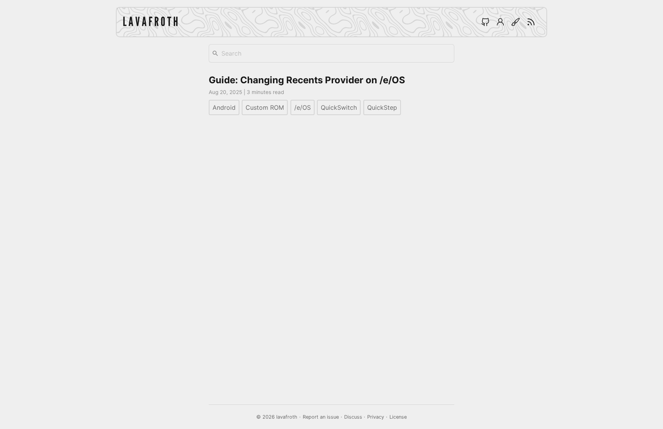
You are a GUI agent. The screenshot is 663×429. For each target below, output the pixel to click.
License (398, 417)
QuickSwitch (339, 107)
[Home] (150, 22)
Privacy (375, 417)
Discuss (353, 417)
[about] (500, 22)
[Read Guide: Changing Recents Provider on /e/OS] (331, 95)
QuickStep (382, 107)
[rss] (531, 22)
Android (224, 107)
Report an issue (321, 417)
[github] (485, 22)
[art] (516, 22)
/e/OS (302, 107)
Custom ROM (265, 107)
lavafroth (286, 417)
